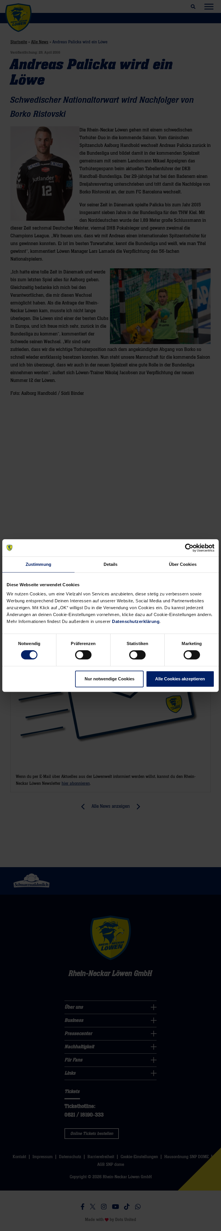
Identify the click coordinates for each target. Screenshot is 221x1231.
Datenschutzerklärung (135, 621)
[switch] (83, 654)
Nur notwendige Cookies (109, 678)
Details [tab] (111, 564)
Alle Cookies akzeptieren (180, 678)
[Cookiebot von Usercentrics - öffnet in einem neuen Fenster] (189, 547)
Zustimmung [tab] (38, 564)
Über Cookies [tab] (183, 564)
